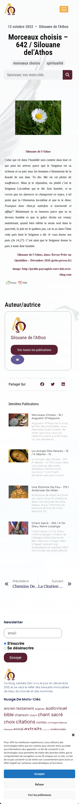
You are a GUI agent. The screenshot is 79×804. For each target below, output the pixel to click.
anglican (40, 708)
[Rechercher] (67, 75)
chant (33, 715)
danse (8, 729)
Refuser (39, 784)
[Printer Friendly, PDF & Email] (17, 283)
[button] (73, 735)
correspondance (57, 722)
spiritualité (55, 63)
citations (25, 722)
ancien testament (19, 708)
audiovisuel (56, 708)
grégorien (58, 729)
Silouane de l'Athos (28, 337)
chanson (22, 715)
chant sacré (50, 714)
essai (18, 729)
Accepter (39, 774)
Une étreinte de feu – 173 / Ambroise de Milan (50, 488)
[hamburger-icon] (64, 9)
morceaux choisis (26, 63)
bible (9, 714)
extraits (33, 729)
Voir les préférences (39, 795)
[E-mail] (17, 359)
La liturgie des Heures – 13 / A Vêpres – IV (50, 452)
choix (9, 722)
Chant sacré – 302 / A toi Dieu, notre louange (48, 524)
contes (41, 722)
